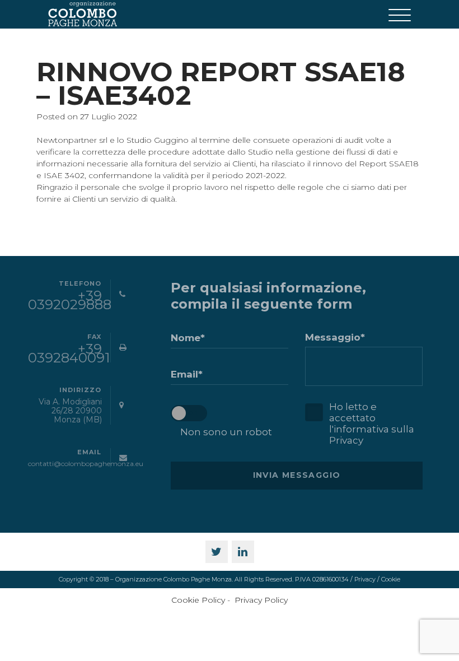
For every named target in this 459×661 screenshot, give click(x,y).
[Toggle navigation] (399, 14)
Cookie (390, 579)
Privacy (365, 579)
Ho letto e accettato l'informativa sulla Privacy (371, 423)
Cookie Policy (198, 600)
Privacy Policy (261, 600)
